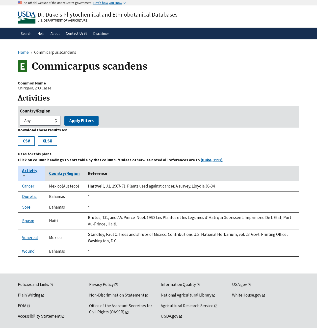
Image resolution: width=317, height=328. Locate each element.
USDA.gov (169, 316)
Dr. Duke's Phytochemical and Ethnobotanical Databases (108, 14)
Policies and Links (33, 284)
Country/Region (35, 111)
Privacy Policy (101, 284)
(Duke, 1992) (212, 159)
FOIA (22, 305)
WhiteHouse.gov (246, 295)
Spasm (28, 220)
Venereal (30, 237)
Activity (29, 173)
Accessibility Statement (39, 316)
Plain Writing (29, 295)
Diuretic (29, 196)
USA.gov (239, 284)
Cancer (28, 186)
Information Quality (178, 284)
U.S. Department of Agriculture (62, 20)
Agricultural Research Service (187, 305)
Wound (28, 251)
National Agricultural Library (186, 295)
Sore (26, 207)
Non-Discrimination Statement (116, 295)
